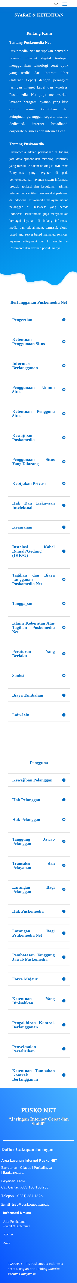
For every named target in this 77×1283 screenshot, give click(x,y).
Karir (6, 1242)
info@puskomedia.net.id (30, 1205)
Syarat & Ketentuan (16, 1226)
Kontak (8, 1234)
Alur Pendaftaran (14, 1221)
